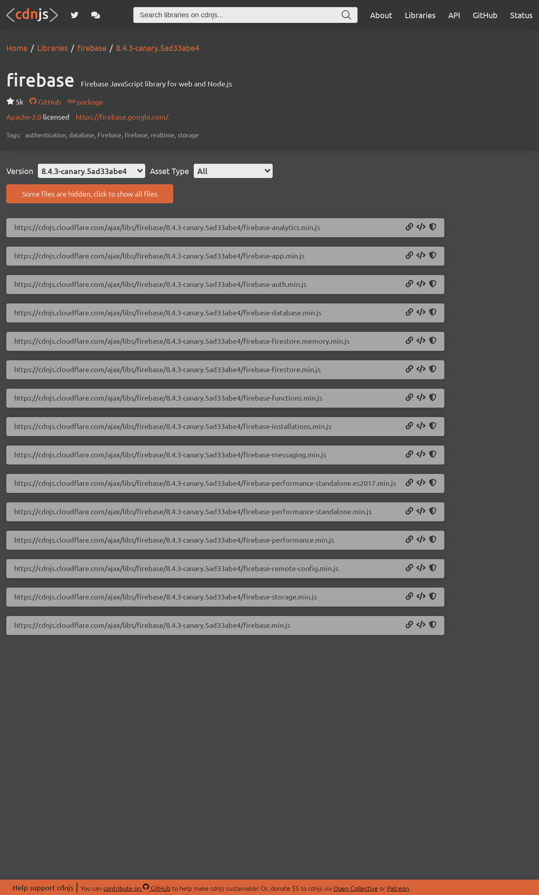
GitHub (485, 15)
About (381, 15)
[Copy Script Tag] (421, 227)
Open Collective (355, 888)
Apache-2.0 (24, 116)
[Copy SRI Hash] (432, 227)
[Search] (346, 15)
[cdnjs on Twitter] (75, 15)
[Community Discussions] (95, 15)
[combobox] (91, 171)
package (89, 101)
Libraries (420, 15)
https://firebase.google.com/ (122, 116)
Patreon (398, 888)
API (454, 15)
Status (521, 15)
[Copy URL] (409, 227)
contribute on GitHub (136, 888)
